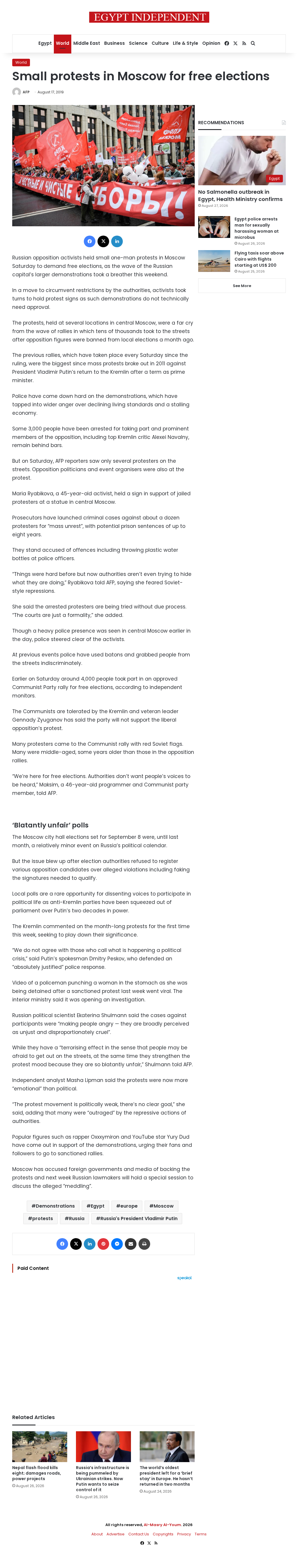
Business (114, 43)
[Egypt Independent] (149, 17)
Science (138, 43)
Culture (160, 43)
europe (129, 1206)
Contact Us (138, 1534)
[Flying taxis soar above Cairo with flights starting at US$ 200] (214, 261)
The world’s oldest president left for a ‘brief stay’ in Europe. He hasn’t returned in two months (166, 1476)
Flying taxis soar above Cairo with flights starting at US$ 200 (259, 259)
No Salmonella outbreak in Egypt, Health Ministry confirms (240, 195)
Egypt (45, 43)
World (62, 43)
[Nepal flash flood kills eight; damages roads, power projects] (39, 1446)
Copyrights (163, 1534)
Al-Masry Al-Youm (162, 1525)
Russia (76, 1218)
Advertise (116, 1534)
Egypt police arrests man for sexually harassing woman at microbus (257, 228)
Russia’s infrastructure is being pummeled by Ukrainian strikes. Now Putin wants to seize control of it (102, 1479)
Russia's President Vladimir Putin (139, 1218)
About (97, 1534)
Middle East (86, 43)
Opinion (211, 43)
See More (242, 286)
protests (42, 1218)
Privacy (184, 1534)
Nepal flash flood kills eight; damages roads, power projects (36, 1473)
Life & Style (185, 43)
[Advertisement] (103, 1344)
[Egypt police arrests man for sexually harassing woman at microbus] (214, 227)
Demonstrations (55, 1206)
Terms (201, 1534)
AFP (26, 92)
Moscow (164, 1206)
